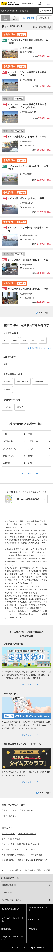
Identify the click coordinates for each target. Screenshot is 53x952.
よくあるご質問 (28, 849)
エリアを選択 (29, 18)
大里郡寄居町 (8, 456)
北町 (5, 340)
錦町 (33, 340)
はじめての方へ (8, 834)
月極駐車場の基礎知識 (27, 834)
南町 (43, 340)
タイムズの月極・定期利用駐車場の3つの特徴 (20, 844)
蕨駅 (5, 364)
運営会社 (5, 929)
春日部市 (7, 463)
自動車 (4, 810)
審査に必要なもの (25, 860)
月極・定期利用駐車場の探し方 (14, 855)
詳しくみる (26, 684)
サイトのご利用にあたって (12, 918)
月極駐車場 (7, 892)
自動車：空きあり (27, 810)
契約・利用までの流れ (11, 839)
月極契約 (7, 407)
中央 (15, 340)
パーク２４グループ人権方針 (12, 938)
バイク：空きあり (9, 816)
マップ (14, 19)
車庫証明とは (36, 855)
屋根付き (7, 389)
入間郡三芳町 (33, 441)
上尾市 (6, 434)
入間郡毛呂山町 (9, 449)
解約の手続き (41, 860)
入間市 (31, 449)
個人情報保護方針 (8, 909)
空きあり (7, 381)
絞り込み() (44, 18)
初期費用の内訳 (8, 860)
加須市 (31, 463)
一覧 (5, 19)
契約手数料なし (40, 381)
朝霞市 (31, 434)
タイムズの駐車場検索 (28, 499)
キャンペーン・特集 (10, 849)
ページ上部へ (44, 312)
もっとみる (26, 473)
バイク (13, 810)
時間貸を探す (26, 3)
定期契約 (20, 407)
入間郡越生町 (8, 441)
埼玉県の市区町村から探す (39, 348)
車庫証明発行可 (22, 381)
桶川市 (31, 456)
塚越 (24, 340)
